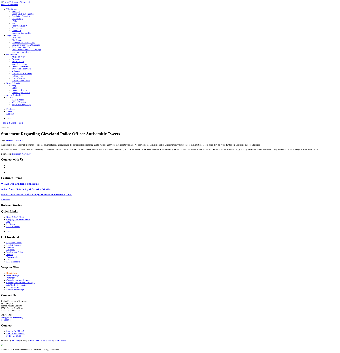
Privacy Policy (47, 340)
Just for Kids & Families (22, 73)
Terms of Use (60, 340)
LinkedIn (10, 114)
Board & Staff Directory (16, 217)
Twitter (9, 111)
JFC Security (17, 18)
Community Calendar (21, 92)
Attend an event (18, 57)
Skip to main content (9, 4)
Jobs (13, 23)
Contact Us (16, 30)
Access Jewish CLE (14, 95)
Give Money (17, 40)
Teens (8, 259)
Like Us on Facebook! (15, 333)
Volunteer (16, 71)
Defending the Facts (20, 66)
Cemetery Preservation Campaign (26, 45)
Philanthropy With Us (21, 47)
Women (9, 254)
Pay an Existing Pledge (21, 104)
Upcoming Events (19, 90)
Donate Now (12, 273)
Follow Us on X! (13, 336)
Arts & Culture (18, 61)
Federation (10, 140)
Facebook (10, 109)
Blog (14, 85)
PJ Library (10, 224)
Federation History (19, 26)
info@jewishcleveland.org (12, 317)
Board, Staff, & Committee (23, 14)
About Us (16, 11)
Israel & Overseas (19, 64)
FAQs (14, 21)
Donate (9, 97)
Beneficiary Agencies (21, 16)
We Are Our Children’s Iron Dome (20, 183)
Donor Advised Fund (15, 287)
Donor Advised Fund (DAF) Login (26, 50)
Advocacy (16, 59)
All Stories (5, 200)
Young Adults (12, 257)
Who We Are (11, 9)
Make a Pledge (18, 100)
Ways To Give (12, 35)
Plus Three (34, 340)
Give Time (16, 38)
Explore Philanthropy (15, 290)
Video (14, 88)
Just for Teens (17, 76)
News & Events (13, 83)
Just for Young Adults (21, 81)
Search (9, 118)
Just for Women (18, 78)
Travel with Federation (21, 69)
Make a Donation (19, 102)
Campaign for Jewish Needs (23, 42)
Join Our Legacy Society (22, 52)
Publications (17, 28)
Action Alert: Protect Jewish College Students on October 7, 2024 (36, 194)
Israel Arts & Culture (15, 252)
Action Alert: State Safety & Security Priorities (26, 189)
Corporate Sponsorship (21, 33)
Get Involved (11, 54)
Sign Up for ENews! (15, 331)
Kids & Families (13, 262)
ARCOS (15, 340)
